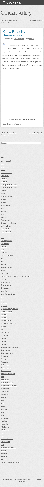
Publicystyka (5, 391)
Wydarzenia (4, 453)
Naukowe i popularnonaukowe (10, 347)
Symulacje (4, 421)
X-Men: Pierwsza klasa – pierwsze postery (9, 21)
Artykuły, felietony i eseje (9, 184)
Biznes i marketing (7, 205)
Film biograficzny (6, 241)
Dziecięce (4, 217)
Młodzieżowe (5, 332)
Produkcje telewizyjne (8, 374)
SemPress (22, 481)
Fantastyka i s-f (6, 232)
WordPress (26, 479)
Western (3, 450)
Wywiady (3, 459)
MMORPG (4, 335)
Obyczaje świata (6, 350)
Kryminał (4, 306)
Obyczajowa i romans (8, 353)
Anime (3, 170)
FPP (2, 249)
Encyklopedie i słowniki (8, 223)
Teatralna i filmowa (7, 439)
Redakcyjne (4, 394)
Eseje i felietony (6, 226)
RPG (2, 403)
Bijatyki (3, 193)
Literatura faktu (6, 320)
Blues (2, 208)
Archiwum (19, 124)
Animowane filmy (6, 173)
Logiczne (3, 326)
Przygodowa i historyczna (9, 385)
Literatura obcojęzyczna (8, 323)
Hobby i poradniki (6, 267)
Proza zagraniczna (7, 382)
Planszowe (4, 362)
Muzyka (3, 341)
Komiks (3, 297)
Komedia (4, 291)
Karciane (3, 279)
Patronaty (4, 359)
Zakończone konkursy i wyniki (10, 462)
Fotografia (4, 246)
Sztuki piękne (5, 427)
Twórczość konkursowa (8, 447)
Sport (2, 415)
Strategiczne (5, 418)
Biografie (3, 199)
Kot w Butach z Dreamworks (14, 33)
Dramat (3, 214)
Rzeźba (3, 406)
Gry (2, 258)
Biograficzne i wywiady (8, 196)
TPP (2, 444)
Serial (2, 412)
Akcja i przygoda (6, 161)
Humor (3, 270)
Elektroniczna (5, 220)
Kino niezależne (6, 285)
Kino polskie (5, 288)
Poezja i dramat (6, 368)
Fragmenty (4, 252)
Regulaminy (4, 397)
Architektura (5, 176)
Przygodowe (5, 388)
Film (2, 235)
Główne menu (13, 2)
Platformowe (5, 365)
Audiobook (4, 190)
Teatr (2, 433)
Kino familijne (5, 282)
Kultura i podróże (6, 311)
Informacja (4, 273)
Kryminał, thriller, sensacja (9, 309)
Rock (2, 400)
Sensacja (4, 409)
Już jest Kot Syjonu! (36, 20)
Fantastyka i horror (7, 229)
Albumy (3, 164)
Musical (3, 338)
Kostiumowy (5, 303)
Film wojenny (5, 243)
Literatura (4, 314)
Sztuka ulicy (5, 424)
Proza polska (5, 379)
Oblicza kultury (16, 12)
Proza (2, 377)
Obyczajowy (4, 356)
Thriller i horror (5, 442)
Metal (2, 329)
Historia (3, 264)
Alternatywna (5, 167)
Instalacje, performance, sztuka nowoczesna (15, 276)
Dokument (4, 211)
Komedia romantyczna (8, 294)
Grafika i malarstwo (7, 255)
